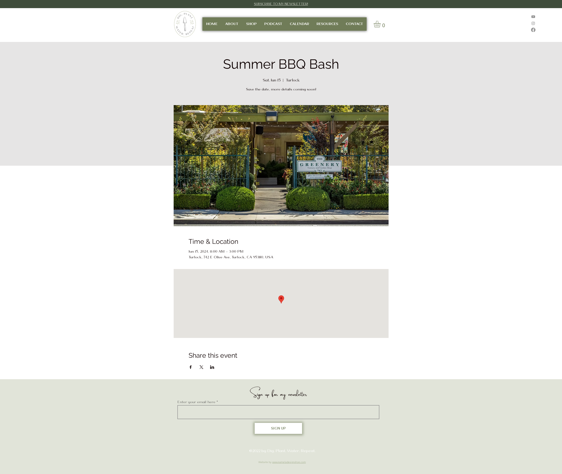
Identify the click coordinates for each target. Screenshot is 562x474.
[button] (381, 24)
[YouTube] (533, 16)
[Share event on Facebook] (191, 367)
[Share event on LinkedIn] (212, 367)
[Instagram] (533, 23)
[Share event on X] (201, 367)
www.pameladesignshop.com (289, 462)
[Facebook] (533, 30)
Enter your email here (196, 402)
